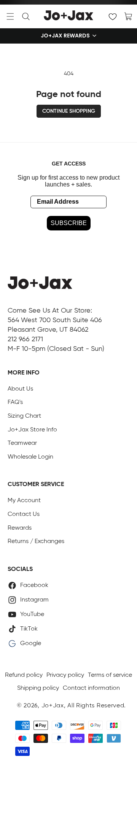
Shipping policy (38, 688)
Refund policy (24, 675)
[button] (10, 16)
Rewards (20, 528)
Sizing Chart (24, 416)
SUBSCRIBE (69, 223)
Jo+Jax (52, 706)
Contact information (91, 688)
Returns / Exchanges (36, 541)
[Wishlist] (112, 16)
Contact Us (24, 514)
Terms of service (110, 675)
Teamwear (22, 443)
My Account (24, 501)
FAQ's (15, 402)
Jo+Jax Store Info (32, 430)
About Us (20, 389)
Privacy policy (65, 675)
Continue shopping (68, 111)
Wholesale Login (30, 457)
